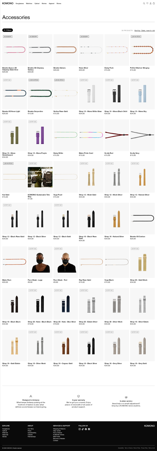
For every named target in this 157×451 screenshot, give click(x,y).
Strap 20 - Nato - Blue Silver (64, 322)
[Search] (144, 3)
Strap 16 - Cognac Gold (63, 363)
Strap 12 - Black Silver (37, 236)
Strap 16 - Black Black (11, 322)
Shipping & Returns (59, 429)
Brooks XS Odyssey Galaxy (36, 69)
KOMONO (9, 448)
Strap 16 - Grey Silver (113, 363)
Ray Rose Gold (85, 280)
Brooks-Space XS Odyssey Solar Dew (10, 69)
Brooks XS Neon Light (11, 111)
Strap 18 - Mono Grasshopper (8, 154)
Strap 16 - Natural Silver (114, 236)
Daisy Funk (108, 68)
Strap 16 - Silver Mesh (37, 363)
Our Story (31, 429)
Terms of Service (129, 448)
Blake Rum (6, 280)
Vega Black (109, 280)
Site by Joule (151, 448)
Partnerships (32, 436)
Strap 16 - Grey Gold (138, 363)
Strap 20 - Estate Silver (88, 322)
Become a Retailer (59, 438)
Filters (8, 30)
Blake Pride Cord (86, 153)
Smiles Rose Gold (60, 111)
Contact (55, 440)
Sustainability (32, 432)
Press (29, 430)
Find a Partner (57, 432)
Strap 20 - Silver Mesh (113, 322)
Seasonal (5, 434)
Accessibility (121, 448)
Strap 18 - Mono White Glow (90, 111)
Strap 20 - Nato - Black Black (39, 322)
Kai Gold (5, 195)
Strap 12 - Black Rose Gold (13, 236)
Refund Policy (136, 448)
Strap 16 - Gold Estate (11, 363)
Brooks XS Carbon (137, 236)
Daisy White (58, 153)
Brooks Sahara (59, 68)
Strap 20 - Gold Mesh (138, 280)
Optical (36, 3)
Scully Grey (134, 153)
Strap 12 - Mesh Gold (87, 195)
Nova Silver (83, 68)
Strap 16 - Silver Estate (139, 322)
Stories (44, 3)
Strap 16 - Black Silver (88, 363)
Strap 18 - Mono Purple (37, 153)
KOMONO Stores (58, 434)
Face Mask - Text (60, 280)
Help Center (57, 430)
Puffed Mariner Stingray (139, 68)
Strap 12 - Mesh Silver (113, 195)
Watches (29, 3)
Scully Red (108, 153)
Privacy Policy (144, 448)
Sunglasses (20, 3)
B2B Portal (56, 436)
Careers (30, 434)
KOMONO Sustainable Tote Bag (39, 195)
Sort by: (137, 30)
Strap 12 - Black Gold (62, 236)
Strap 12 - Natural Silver (140, 195)
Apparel (51, 3)
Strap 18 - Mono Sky (138, 111)
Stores (59, 3)
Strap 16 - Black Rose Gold (88, 237)
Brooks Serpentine (35, 111)
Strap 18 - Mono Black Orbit (115, 111)
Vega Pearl (57, 195)
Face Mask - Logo (35, 280)
